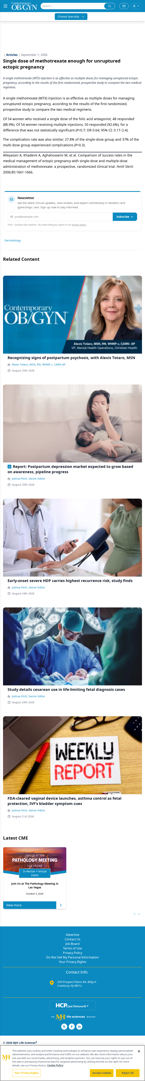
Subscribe (122, 216)
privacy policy (79, 224)
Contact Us (72, 939)
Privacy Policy (72, 953)
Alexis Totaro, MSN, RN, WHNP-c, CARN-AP (38, 364)
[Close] (139, 1051)
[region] (72, 1063)
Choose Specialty (68, 16)
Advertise (72, 935)
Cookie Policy (55, 1065)
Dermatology (13, 240)
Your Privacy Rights (72, 962)
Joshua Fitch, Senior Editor (28, 478)
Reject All (128, 1073)
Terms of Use (72, 948)
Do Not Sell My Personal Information (72, 957)
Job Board (72, 944)
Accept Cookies (101, 1073)
